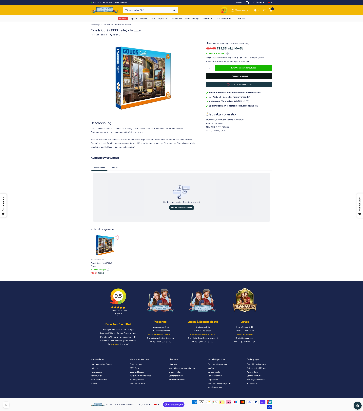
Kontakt (239, 2)
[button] (212, 65)
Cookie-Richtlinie (254, 375)
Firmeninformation (177, 379)
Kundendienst (98, 359)
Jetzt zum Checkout (239, 76)
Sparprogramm (136, 364)
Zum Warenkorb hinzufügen (243, 67)
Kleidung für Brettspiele (140, 375)
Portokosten (96, 372)
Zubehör (144, 18)
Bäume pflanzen (137, 379)
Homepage (95, 24)
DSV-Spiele (240, 18)
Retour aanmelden (99, 379)
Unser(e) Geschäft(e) (240, 43)
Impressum (252, 383)
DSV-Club (134, 368)
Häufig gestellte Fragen (101, 364)
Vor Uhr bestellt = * (229, 96)
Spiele (134, 18)
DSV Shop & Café (224, 18)
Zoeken (174, 10)
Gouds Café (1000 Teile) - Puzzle (102, 265)
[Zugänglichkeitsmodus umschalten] (247, 2)
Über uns (173, 359)
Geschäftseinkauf (137, 383)
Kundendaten (252, 372)
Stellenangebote (176, 375)
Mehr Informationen (140, 359)
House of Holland (99, 34)
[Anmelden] (256, 10)
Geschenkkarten (137, 372)
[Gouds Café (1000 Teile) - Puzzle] (105, 245)
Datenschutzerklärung (256, 368)
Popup (227, 53)
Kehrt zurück (96, 375)
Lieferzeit (95, 368)
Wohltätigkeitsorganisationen (182, 368)
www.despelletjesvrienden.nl (160, 334)
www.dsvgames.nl (245, 334)
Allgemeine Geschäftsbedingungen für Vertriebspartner (219, 383)
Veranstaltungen (192, 18)
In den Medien (175, 372)
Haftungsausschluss (256, 379)
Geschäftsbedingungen (257, 364)
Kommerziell (176, 18)
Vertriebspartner (216, 359)
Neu (153, 18)
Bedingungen (253, 359)
